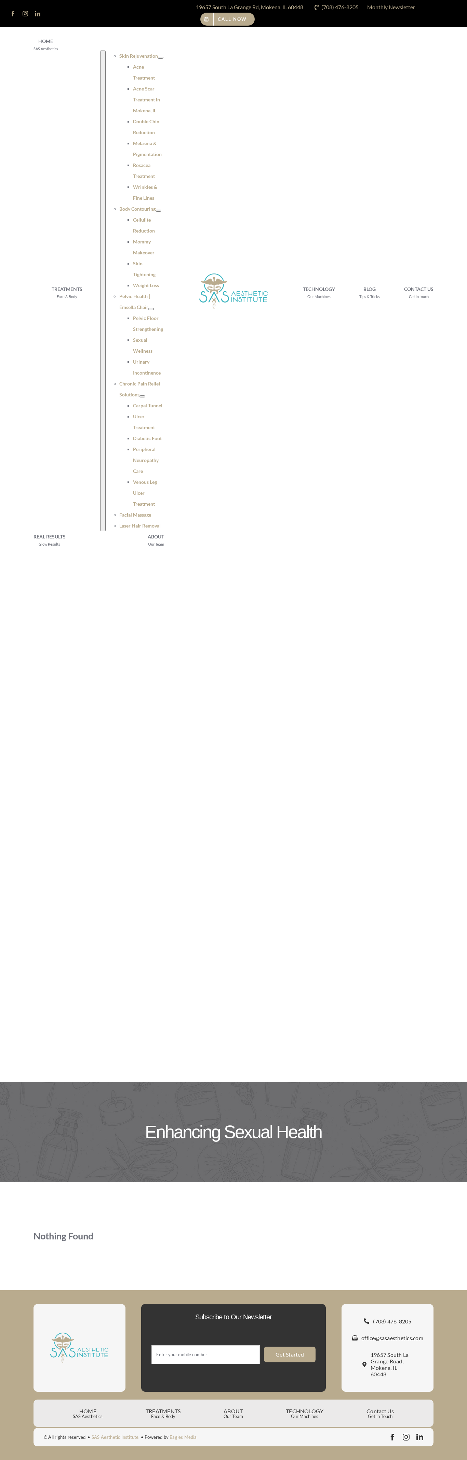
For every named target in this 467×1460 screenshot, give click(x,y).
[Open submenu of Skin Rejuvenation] (160, 58)
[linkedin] (37, 13)
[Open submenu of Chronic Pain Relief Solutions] (142, 396)
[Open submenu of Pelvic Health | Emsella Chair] (151, 309)
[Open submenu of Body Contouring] (158, 211)
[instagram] (25, 13)
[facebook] (13, 13)
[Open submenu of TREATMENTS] (103, 291)
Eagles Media (183, 1437)
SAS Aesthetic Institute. (116, 1437)
